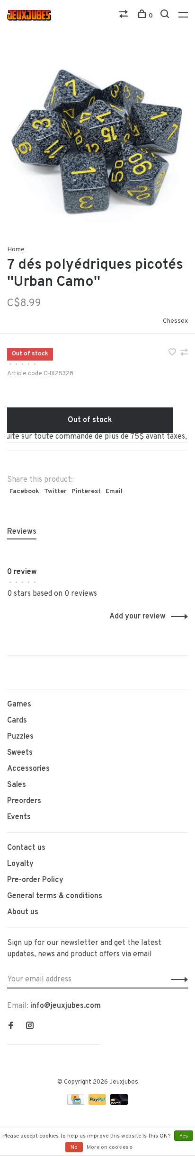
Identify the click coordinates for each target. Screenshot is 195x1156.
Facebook (24, 491)
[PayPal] (98, 1103)
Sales (16, 785)
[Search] (165, 16)
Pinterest (86, 491)
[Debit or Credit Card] (119, 1103)
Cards (17, 720)
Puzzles (20, 736)
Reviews (21, 532)
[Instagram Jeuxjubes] (30, 1027)
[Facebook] (11, 1027)
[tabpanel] (97, 137)
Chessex (175, 321)
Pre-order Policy (35, 880)
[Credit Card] (76, 1103)
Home (16, 250)
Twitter (55, 491)
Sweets (20, 753)
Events (19, 817)
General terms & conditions (54, 896)
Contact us (26, 848)
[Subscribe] (177, 979)
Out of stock (90, 420)
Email (114, 491)
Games (19, 704)
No (74, 1147)
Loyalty (20, 864)
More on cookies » (110, 1147)
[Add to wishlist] (173, 353)
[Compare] (124, 16)
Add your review (137, 616)
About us (22, 912)
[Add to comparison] (184, 353)
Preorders (24, 801)
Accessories (28, 769)
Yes (183, 1136)
